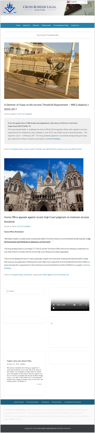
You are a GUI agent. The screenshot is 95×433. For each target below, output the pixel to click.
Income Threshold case (37, 149)
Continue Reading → (54, 139)
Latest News (28, 275)
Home (18, 25)
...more (39, 384)
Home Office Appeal (45, 275)
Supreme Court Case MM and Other (70, 149)
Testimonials (46, 25)
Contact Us (75, 25)
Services (36, 25)
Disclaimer (45, 402)
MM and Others (51, 149)
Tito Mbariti (28, 114)
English (73, 2)
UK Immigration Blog (61, 25)
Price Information (32, 402)
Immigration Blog (17, 149)
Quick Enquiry (19, 402)
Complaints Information (72, 402)
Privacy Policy (56, 402)
